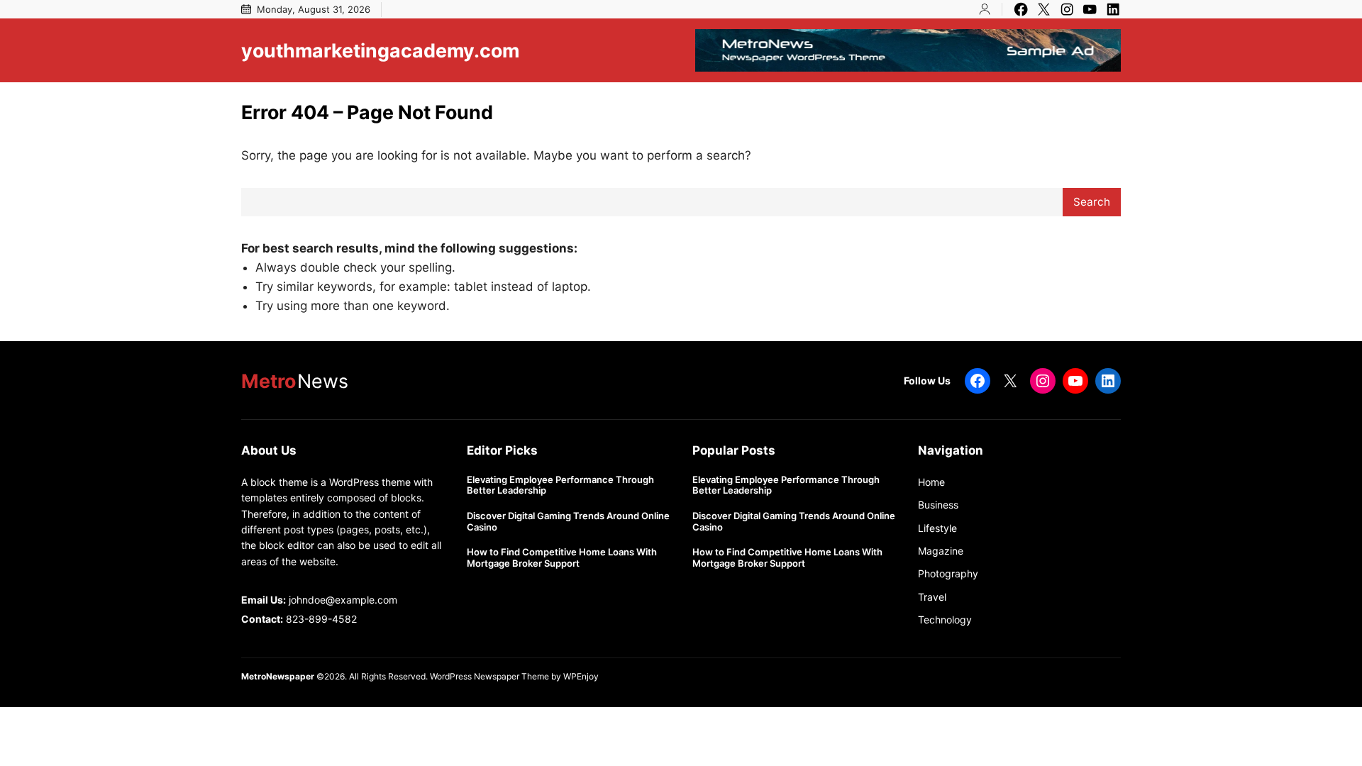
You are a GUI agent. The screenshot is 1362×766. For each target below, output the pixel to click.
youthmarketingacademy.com (380, 50)
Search (1091, 202)
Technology (945, 620)
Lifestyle (937, 528)
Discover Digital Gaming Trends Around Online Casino (568, 522)
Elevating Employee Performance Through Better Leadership (560, 485)
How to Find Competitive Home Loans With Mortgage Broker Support (562, 558)
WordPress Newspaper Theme (489, 676)
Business (938, 505)
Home (931, 482)
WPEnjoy (581, 676)
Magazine (940, 551)
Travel (932, 597)
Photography (948, 573)
